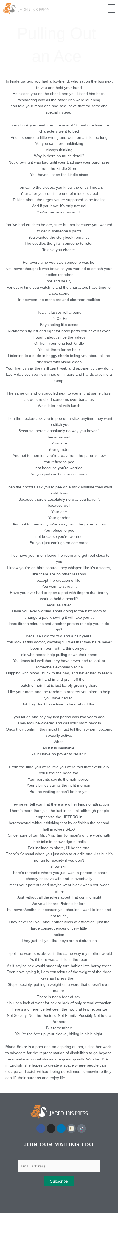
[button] (111, 8)
